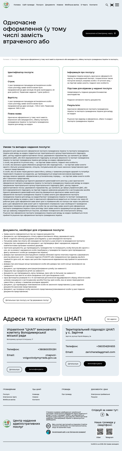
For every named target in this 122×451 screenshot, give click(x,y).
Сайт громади (28, 5)
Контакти (93, 5)
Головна (17, 5)
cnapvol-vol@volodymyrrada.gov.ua (39, 356)
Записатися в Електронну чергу (99, 33)
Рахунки (94, 397)
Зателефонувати (36, 369)
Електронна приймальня (100, 394)
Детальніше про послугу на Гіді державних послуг (27, 300)
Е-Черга (84, 5)
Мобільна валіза (72, 5)
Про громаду (67, 394)
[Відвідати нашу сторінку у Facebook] (102, 414)
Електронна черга (10, 397)
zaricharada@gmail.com (100, 352)
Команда (35, 394)
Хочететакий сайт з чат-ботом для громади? (69, 432)
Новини (60, 5)
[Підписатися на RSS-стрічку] (107, 414)
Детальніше (14, 369)
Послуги (39, 5)
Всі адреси (111, 319)
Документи (50, 5)
